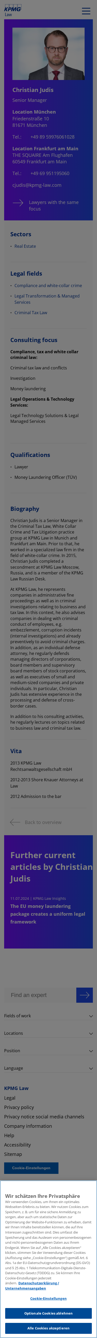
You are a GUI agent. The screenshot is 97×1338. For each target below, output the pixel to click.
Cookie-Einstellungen (48, 1298)
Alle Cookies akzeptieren (48, 1328)
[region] (48, 1259)
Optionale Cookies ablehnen (48, 1313)
